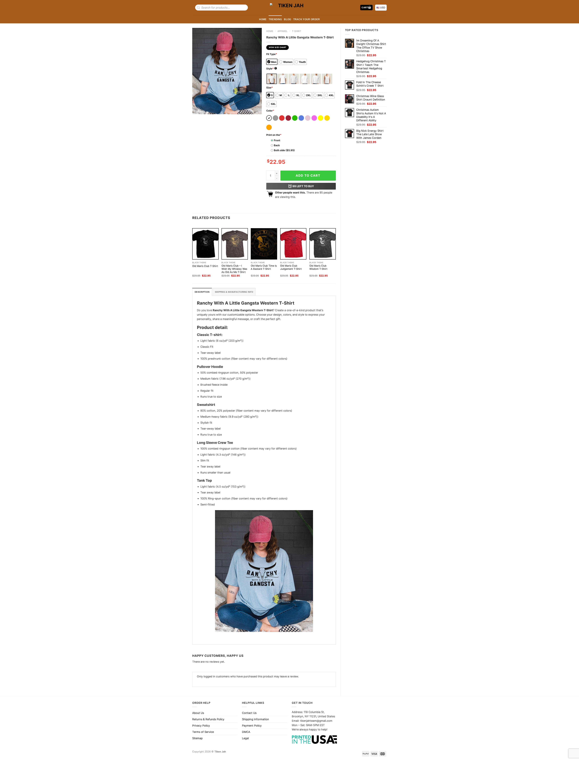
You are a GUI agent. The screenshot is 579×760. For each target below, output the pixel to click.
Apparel (282, 31)
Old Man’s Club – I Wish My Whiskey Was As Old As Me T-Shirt (234, 269)
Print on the (273, 134)
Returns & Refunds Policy (208, 719)
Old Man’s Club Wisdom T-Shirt (318, 267)
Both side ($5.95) (284, 150)
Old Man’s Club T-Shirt (205, 265)
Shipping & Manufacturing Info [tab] (234, 292)
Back (277, 145)
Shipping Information (255, 719)
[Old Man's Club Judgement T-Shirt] (293, 243)
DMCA (246, 731)
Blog (287, 19)
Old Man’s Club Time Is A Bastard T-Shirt (264, 267)
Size (269, 87)
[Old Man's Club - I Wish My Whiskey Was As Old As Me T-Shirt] (235, 243)
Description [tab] (202, 292)
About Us (198, 712)
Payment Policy (252, 725)
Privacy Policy (201, 725)
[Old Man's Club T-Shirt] (205, 243)
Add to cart (308, 175)
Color (270, 110)
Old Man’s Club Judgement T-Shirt (291, 267)
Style (271, 68)
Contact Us (249, 712)
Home (262, 19)
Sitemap (197, 738)
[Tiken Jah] (289, 7)
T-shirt (296, 31)
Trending (275, 19)
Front (277, 140)
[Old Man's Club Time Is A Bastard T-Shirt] (264, 243)
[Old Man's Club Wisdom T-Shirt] (322, 243)
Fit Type (271, 54)
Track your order (306, 19)
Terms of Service (203, 731)
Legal (245, 738)
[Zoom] (196, 110)
